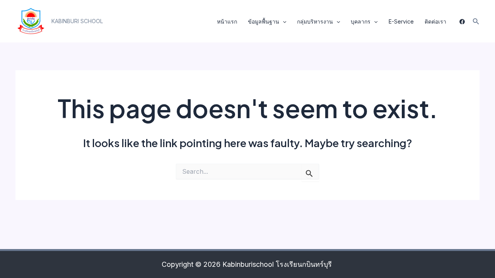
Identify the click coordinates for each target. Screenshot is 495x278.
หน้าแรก (227, 21)
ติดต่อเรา (435, 21)
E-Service (401, 21)
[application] (282, 21)
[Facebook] (462, 21)
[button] (77, 21)
